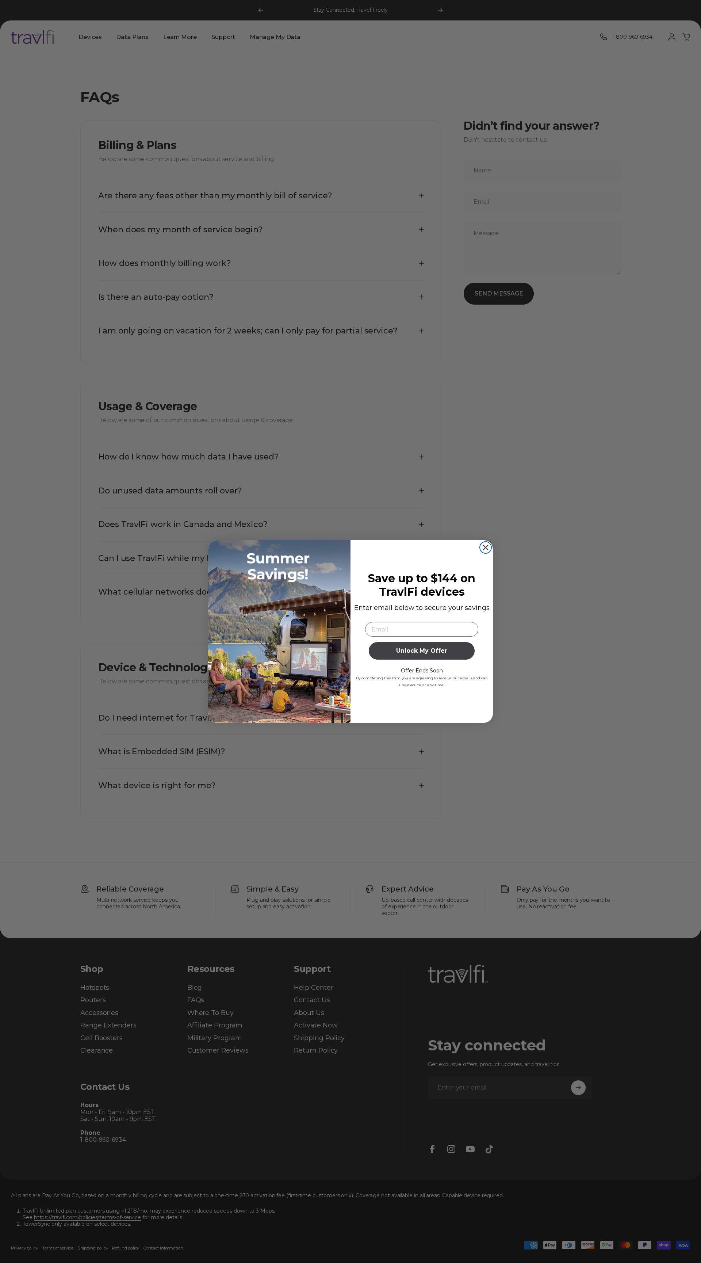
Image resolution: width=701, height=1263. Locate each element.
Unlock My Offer (421, 650)
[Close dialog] (485, 547)
